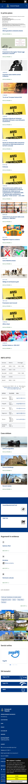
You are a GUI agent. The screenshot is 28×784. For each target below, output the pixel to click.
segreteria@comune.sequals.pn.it (11, 387)
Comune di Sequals (7, 710)
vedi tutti (5, 550)
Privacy (2, 727)
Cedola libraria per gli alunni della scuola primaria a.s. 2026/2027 (13, 217)
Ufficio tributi (6, 324)
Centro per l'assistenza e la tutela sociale (11, 597)
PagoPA (5, 661)
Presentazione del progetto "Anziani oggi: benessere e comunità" (14, 52)
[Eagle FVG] (23, 684)
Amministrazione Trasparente (8, 714)
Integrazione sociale (6, 599)
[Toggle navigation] (2, 6)
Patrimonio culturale (8, 578)
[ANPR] (23, 690)
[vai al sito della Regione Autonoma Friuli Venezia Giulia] (4, 1)
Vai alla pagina (7, 34)
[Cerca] (26, 6)
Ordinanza (5, 167)
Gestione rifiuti (7, 546)
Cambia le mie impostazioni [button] (16, 781)
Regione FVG (6, 677)
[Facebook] (1, 769)
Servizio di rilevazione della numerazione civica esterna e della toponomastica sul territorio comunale (13, 144)
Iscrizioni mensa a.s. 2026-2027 (11, 345)
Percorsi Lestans (7, 486)
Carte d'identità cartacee (9, 261)
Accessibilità (4, 730)
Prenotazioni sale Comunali (10, 303)
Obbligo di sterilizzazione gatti (11, 282)
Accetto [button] (16, 776)
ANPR (4, 689)
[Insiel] (3, 780)
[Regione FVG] (23, 677)
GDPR (2, 723)
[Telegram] (4, 769)
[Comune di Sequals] (2, 710)
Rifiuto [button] (16, 778)
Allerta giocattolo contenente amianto (13, 31)
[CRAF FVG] (23, 522)
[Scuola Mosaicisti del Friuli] (23, 509)
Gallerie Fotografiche (8, 449)
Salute (14, 599)
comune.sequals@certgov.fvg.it (14, 389)
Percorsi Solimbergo (8, 467)
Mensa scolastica (9, 563)
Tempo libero (21, 599)
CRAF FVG (5, 518)
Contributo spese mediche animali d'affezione (12, 75)
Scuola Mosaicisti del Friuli (10, 505)
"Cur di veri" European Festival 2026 (12, 97)
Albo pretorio (4, 719)
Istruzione (5, 560)
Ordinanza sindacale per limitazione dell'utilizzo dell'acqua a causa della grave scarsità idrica (14, 120)
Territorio (3, 602)
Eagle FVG (5, 683)
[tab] (10, 664)
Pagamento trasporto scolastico (11, 239)
